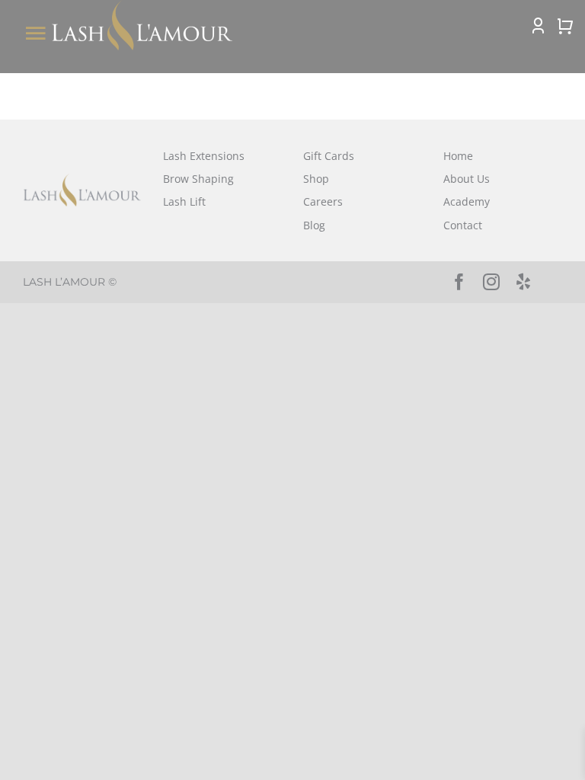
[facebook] (459, 281)
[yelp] (523, 281)
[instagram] (491, 281)
